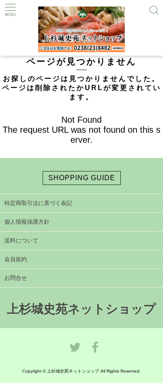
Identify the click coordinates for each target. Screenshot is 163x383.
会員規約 (15, 259)
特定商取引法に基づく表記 (38, 203)
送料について (21, 240)
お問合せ (15, 278)
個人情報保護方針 (27, 221)
